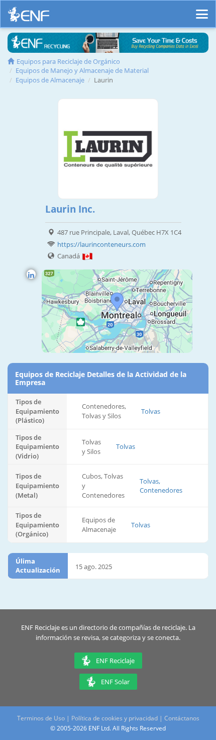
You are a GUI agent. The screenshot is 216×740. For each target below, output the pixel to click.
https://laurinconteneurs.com (101, 244)
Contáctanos (181, 718)
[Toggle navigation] (202, 10)
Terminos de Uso (41, 718)
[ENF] (28, 17)
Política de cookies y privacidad (114, 718)
